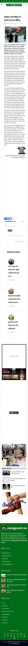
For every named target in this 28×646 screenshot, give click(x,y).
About (3, 603)
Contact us (5, 605)
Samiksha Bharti (6, 561)
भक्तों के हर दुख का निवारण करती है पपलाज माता (16, 586)
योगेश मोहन (7, 23)
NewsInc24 (5, 622)
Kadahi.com (5, 558)
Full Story (11, 280)
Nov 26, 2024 (15, 23)
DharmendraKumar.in (7, 564)
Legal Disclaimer (6, 614)
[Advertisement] (14, 202)
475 (22, 23)
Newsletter (5, 620)
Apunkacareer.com (6, 556)
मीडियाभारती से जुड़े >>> (14, 630)
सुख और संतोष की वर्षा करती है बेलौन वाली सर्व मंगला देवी (16, 580)
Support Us (5, 617)
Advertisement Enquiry (7, 611)
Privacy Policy (5, 608)
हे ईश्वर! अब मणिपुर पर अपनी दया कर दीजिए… (13, 18)
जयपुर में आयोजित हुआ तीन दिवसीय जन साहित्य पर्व (15, 591)
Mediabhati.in (16, 643)
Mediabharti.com (6, 553)
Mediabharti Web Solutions (14, 642)
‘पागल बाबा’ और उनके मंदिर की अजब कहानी (16, 575)
